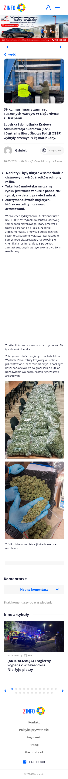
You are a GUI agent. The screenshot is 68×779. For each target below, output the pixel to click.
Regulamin (34, 737)
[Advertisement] (34, 298)
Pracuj (34, 745)
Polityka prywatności (34, 730)
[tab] (12, 689)
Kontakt (34, 722)
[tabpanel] (34, 28)
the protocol (34, 752)
